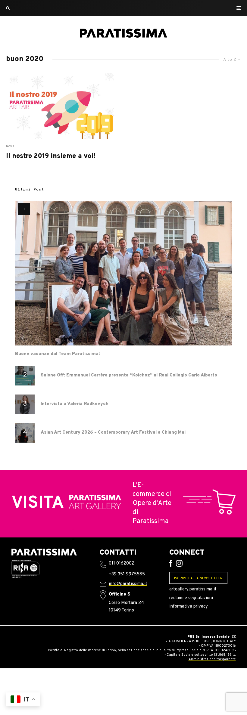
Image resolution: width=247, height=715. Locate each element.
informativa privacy (188, 606)
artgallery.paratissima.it (193, 589)
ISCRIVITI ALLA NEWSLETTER (198, 578)
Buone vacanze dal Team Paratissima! (57, 354)
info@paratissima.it (128, 584)
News (10, 146)
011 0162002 (121, 563)
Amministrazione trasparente (212, 659)
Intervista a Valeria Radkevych (74, 404)
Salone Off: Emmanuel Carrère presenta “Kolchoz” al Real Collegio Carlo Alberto (129, 375)
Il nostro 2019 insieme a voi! (50, 156)
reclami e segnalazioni (191, 598)
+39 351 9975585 (127, 574)
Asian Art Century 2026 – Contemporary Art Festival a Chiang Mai (113, 432)
